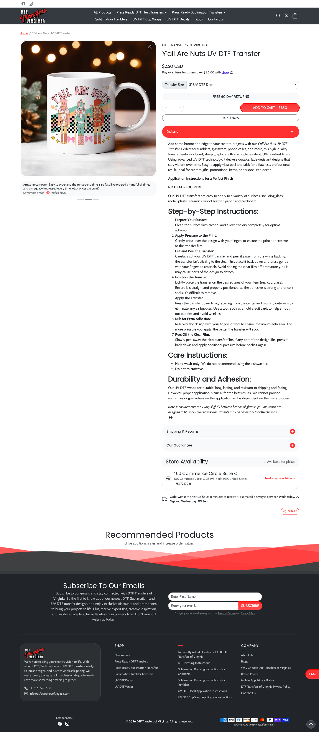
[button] (278, 15)
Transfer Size (174, 85)
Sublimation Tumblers (111, 19)
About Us (247, 655)
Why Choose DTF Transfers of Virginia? (266, 668)
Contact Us (248, 693)
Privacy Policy (248, 613)
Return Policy (249, 674)
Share (292, 511)
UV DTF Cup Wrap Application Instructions (205, 697)
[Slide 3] (96, 199)
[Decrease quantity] (166, 108)
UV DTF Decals (178, 19)
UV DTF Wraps (124, 687)
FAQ (312, 674)
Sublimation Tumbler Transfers (134, 674)
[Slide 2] (88, 199)
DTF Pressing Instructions (194, 663)
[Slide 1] (80, 199)
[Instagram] (31, 3)
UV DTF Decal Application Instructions (202, 691)
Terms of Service (227, 613)
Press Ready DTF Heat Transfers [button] (140, 12)
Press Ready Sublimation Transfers (136, 668)
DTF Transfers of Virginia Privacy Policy (265, 687)
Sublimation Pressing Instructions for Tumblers (201, 682)
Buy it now (230, 118)
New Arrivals (122, 655)
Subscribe (250, 606)
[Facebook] (23, 3)
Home (24, 33)
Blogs (199, 19)
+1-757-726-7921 (40, 688)
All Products (102, 12)
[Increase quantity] (180, 108)
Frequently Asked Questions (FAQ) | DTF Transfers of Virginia (203, 654)
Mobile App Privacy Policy (257, 680)
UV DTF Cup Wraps (147, 19)
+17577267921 (182, 484)
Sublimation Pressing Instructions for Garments (201, 671)
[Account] (286, 15)
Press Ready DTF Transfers (131, 661)
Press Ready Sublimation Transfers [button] (197, 12)
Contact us (216, 19)
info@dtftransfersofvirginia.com (50, 693)
